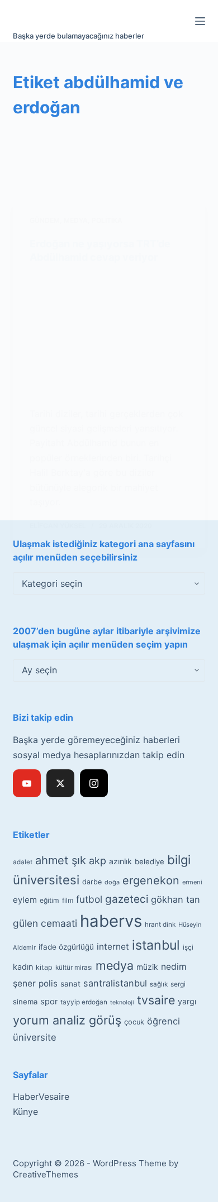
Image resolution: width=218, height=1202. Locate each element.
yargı (187, 1001)
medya (115, 965)
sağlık (159, 984)
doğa (112, 882)
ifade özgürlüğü (66, 946)
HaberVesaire (41, 1096)
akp (97, 860)
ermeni (192, 882)
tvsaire (156, 1000)
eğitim (49, 900)
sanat (70, 983)
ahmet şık (60, 860)
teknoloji (122, 1002)
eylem (25, 899)
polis (48, 983)
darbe (92, 882)
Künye (25, 1111)
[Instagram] (94, 783)
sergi (178, 984)
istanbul (156, 945)
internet (113, 946)
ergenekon (150, 880)
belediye (149, 861)
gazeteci (126, 899)
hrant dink (160, 924)
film (67, 900)
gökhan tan (175, 899)
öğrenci (163, 1021)
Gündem (45, 220)
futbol (89, 899)
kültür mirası (74, 967)
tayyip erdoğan (83, 1002)
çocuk (134, 1022)
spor (49, 1002)
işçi (188, 947)
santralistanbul (115, 983)
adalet (22, 862)
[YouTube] (27, 783)
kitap (44, 967)
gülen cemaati (45, 923)
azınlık (120, 861)
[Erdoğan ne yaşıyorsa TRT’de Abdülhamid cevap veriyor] (109, 335)
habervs (111, 921)
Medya (76, 220)
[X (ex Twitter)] (60, 783)
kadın (23, 966)
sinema (25, 1001)
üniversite (34, 1037)
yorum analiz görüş (67, 1020)
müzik (147, 966)
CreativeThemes (45, 1174)
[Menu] (200, 21)
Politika (107, 220)
